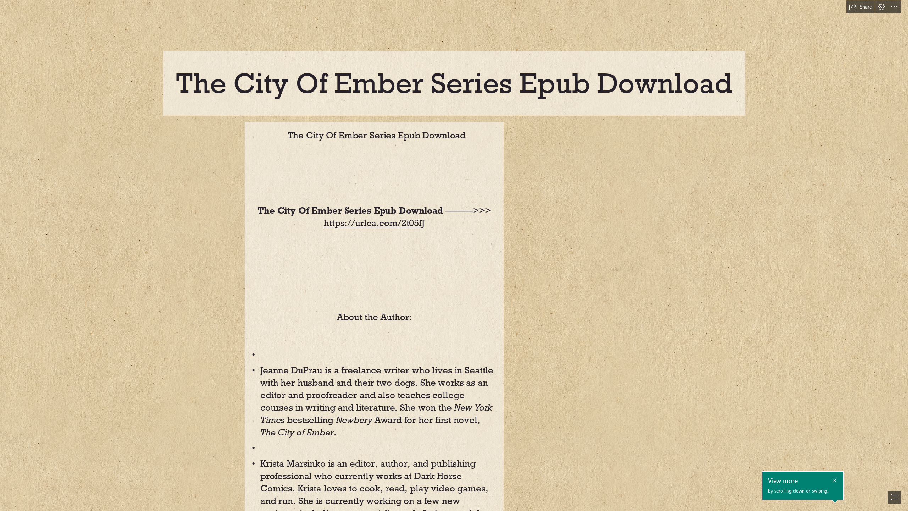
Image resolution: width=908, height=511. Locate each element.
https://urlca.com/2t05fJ (374, 223)
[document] (454, 255)
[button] (860, 6)
